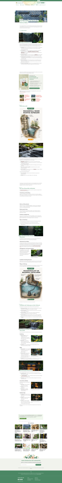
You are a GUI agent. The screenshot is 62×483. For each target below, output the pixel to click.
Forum (28, 477)
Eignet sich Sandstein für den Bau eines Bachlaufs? (43, 450)
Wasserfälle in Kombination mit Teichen (33, 51)
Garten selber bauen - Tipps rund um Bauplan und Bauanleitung (26, 450)
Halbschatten (22, 52)
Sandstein (35, 169)
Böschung (36, 54)
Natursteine (22, 161)
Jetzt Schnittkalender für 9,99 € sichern (34, 88)
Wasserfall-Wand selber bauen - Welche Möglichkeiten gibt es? (39, 96)
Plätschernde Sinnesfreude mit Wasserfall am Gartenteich (42, 431)
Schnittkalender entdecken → (23, 418)
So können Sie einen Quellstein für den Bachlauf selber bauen (18, 450)
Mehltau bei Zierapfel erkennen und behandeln (34, 450)
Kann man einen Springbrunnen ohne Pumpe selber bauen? (18, 440)
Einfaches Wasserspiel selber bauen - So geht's (34, 440)
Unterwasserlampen (24, 375)
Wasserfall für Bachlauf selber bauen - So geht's (28, 100)
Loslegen (39, 0)
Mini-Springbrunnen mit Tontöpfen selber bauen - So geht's (27, 440)
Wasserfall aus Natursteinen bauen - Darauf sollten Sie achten (18, 431)
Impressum (36, 477)
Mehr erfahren (39, 474)
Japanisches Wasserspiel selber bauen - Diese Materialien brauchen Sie (43, 441)
